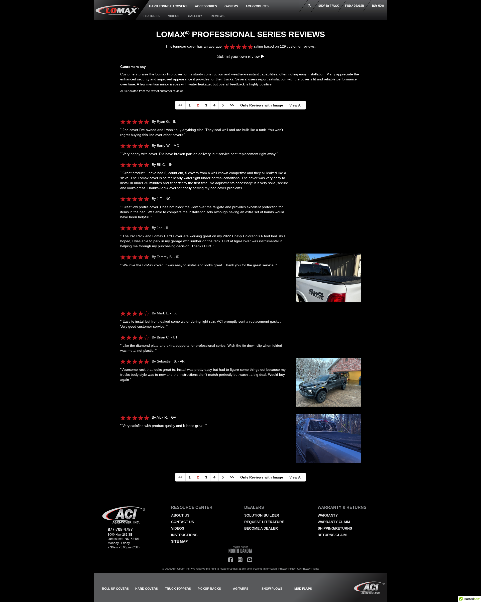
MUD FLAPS (303, 588)
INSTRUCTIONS (184, 535)
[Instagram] (240, 560)
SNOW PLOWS (272, 588)
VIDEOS (173, 16)
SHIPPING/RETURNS (335, 528)
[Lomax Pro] (325, 280)
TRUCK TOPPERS (178, 588)
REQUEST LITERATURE (264, 522)
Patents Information (265, 568)
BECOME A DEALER (261, 528)
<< (180, 105)
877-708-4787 (120, 529)
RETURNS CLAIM (332, 535)
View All (296, 105)
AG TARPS (240, 588)
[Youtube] (249, 560)
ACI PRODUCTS (257, 6)
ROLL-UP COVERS (115, 588)
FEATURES (152, 16)
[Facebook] (230, 560)
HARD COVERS (146, 588)
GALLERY (195, 16)
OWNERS (231, 6)
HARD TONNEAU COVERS (168, 6)
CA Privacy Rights (308, 568)
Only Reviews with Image (261, 105)
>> (232, 105)
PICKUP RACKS (209, 588)
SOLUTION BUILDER (261, 515)
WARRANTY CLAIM (334, 522)
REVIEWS (217, 16)
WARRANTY (328, 515)
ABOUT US (180, 515)
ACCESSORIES (206, 6)
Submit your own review (239, 56)
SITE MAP (179, 541)
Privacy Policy (287, 568)
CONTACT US (182, 522)
